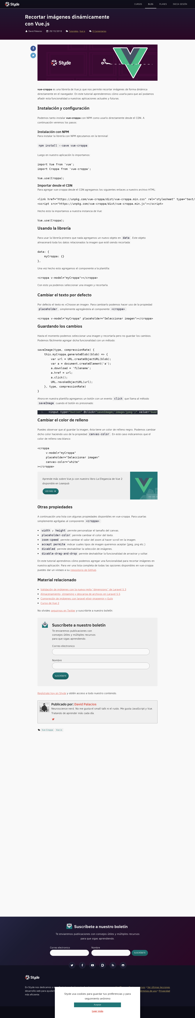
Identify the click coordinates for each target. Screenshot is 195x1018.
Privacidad (164, 990)
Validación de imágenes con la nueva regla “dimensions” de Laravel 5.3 (83, 589)
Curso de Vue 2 (50, 603)
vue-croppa (47, 730)
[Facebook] (82, 965)
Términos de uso (148, 990)
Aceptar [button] (97, 1004)
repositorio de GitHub (83, 570)
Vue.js (82, 31)
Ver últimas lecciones (158, 987)
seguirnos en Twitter (63, 610)
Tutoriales (73, 31)
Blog (150, 4)
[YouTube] (92, 965)
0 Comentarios (99, 31)
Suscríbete (60, 676)
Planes (163, 4)
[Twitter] (72, 965)
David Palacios (85, 704)
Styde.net (12, 4)
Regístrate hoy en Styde (51, 693)
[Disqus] (97, 784)
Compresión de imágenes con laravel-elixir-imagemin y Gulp (77, 598)
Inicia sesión (180, 4)
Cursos (138, 4)
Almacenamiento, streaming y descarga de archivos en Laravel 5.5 (80, 594)
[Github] (123, 965)
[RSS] (113, 965)
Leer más (97, 1011)
